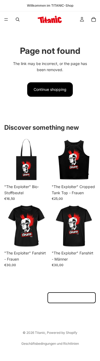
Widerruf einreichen (71, 297)
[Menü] (6, 19)
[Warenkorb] (93, 19)
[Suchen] (17, 19)
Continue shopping (50, 89)
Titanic (40, 333)
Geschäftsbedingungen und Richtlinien (50, 344)
